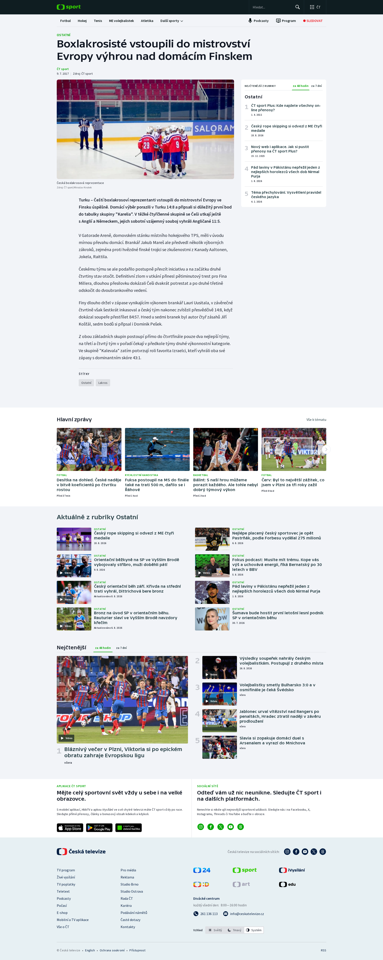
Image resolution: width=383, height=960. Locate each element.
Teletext (63, 891)
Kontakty (128, 927)
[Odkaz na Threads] (240, 826)
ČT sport (63, 69)
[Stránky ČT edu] (287, 886)
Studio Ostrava (132, 891)
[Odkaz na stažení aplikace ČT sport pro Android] (99, 827)
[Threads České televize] (322, 851)
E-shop (62, 912)
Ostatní (63, 35)
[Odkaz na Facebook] (210, 826)
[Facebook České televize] (296, 851)
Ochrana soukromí (112, 950)
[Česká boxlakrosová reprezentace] (145, 129)
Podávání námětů (134, 912)
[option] (215, 930)
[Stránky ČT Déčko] (201, 886)
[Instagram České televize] (287, 851)
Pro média (128, 870)
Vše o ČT (63, 927)
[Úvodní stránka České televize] (81, 851)
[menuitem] (65, 20)
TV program (66, 870)
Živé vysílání (66, 877)
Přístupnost (137, 950)
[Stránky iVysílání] (292, 871)
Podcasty (64, 898)
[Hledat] (297, 7)
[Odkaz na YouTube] (230, 826)
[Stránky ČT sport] (245, 871)
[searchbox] (272, 7)
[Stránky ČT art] (241, 886)
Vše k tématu (316, 419)
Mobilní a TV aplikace (73, 919)
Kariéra (126, 905)
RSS (323, 950)
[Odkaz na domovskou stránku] (75, 7)
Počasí (62, 905)
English (90, 950)
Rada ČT (127, 898)
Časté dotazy (130, 919)
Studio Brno (130, 884)
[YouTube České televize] (305, 851)
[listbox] (234, 930)
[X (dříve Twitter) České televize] (313, 851)
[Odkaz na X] (220, 826)
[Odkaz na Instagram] (200, 826)
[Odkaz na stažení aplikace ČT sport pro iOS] (70, 827)
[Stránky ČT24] (201, 871)
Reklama (127, 877)
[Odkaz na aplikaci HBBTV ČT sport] (128, 827)
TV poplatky (66, 884)
